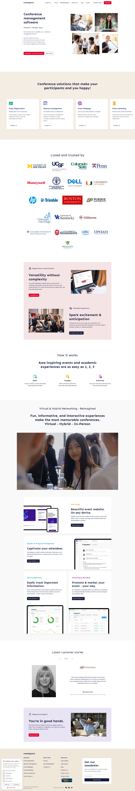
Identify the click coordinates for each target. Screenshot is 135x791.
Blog (82, 2)
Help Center (64, 764)
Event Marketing (28, 770)
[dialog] (11, 774)
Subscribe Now (97, 779)
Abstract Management (30, 764)
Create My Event (34, 295)
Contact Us (46, 767)
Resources (74, 2)
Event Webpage (28, 767)
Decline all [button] (16, 784)
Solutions (47, 2)
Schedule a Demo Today (76, 333)
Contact (88, 2)
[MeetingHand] (29, 754)
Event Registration (29, 761)
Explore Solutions (76, 525)
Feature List (64, 770)
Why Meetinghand (48, 764)
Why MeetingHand (64, 2)
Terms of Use (65, 773)
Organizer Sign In (97, 2)
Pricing (56, 2)
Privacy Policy (65, 776)
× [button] (20, 760)
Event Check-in (28, 776)
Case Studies (64, 761)
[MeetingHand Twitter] (72, 787)
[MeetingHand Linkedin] (69, 787)
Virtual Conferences (29, 773)
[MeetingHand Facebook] (66, 787)
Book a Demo (49, 53)
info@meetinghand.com (58, 787)
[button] (12, 787)
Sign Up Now (34, 53)
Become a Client (34, 735)
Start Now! (107, 2)
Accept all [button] (7, 784)
